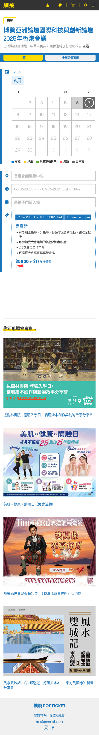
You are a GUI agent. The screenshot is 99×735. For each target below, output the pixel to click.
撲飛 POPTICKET (50, 705)
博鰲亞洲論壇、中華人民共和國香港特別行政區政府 (45, 46)
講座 (10, 20)
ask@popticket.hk (49, 721)
